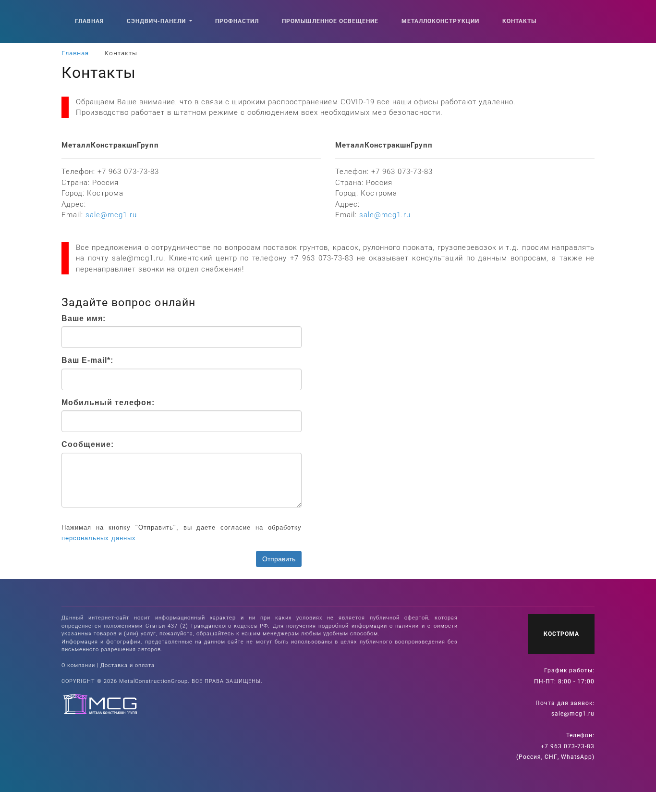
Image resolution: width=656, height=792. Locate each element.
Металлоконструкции (440, 21)
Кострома (561, 634)
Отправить (278, 559)
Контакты (519, 21)
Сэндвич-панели (157, 21)
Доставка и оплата (127, 665)
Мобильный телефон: (108, 402)
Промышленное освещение (330, 21)
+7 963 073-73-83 (568, 746)
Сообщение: (87, 444)
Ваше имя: (83, 318)
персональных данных (98, 538)
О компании (78, 665)
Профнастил (237, 21)
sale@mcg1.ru (573, 713)
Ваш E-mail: (87, 360)
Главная (89, 21)
